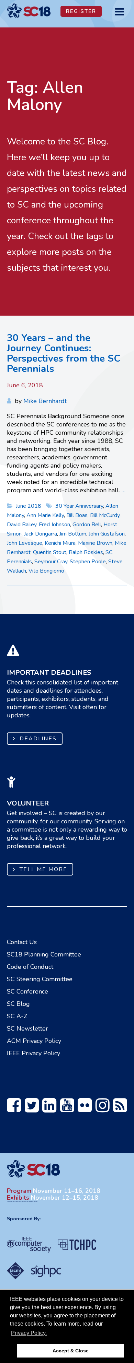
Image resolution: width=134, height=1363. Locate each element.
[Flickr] (85, 1109)
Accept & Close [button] (71, 1350)
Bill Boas (77, 515)
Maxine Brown (95, 543)
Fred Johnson (54, 524)
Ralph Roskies (86, 552)
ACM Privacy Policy (34, 1041)
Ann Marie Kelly (45, 515)
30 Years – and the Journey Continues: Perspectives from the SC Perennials (63, 353)
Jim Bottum (72, 534)
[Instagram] (103, 1109)
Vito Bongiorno (46, 571)
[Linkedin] (49, 1109)
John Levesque (24, 543)
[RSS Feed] (120, 1109)
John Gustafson (107, 534)
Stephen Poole (88, 561)
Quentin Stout (49, 552)
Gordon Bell (86, 524)
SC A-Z (17, 1016)
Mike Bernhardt (45, 401)
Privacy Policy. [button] (29, 1333)
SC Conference (27, 991)
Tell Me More (43, 869)
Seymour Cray (50, 561)
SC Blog (18, 1004)
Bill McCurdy (105, 515)
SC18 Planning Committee (44, 954)
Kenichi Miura (60, 543)
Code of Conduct (30, 967)
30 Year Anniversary (79, 506)
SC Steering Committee (39, 979)
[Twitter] (32, 1109)
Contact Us (22, 942)
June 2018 (29, 506)
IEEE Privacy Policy (33, 1053)
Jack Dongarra (40, 534)
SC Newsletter (27, 1028)
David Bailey (21, 524)
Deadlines (38, 738)
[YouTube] (67, 1109)
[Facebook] (14, 1109)
